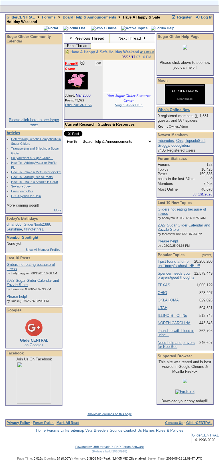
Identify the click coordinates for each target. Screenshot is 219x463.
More (57, 210)
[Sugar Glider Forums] (69, 8)
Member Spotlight (22, 237)
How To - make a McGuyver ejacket (36, 172)
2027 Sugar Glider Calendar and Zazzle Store (33, 282)
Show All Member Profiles (43, 249)
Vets (89, 430)
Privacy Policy (18, 423)
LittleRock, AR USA (78, 105)
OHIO (162, 293)
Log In (206, 17)
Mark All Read (67, 423)
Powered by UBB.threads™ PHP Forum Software (109, 446)
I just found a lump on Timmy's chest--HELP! (179, 263)
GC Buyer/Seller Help (26, 196)
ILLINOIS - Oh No (172, 315)
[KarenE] (76, 88)
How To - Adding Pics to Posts (32, 177)
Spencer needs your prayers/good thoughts (176, 275)
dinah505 (14, 224)
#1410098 (147, 52)
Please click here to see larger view (34, 122)
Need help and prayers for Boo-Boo (176, 344)
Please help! (17, 296)
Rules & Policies (169, 430)
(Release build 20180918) (109, 451)
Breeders (101, 430)
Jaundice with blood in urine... (176, 333)
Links (64, 430)
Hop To (72, 141)
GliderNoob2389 (37, 224)
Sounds (116, 430)
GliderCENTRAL (21, 17)
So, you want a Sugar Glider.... (32, 158)
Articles (13, 133)
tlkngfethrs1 (34, 229)
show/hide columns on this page (110, 414)
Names (149, 430)
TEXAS (164, 285)
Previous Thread (88, 38)
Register (184, 17)
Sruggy (163, 145)
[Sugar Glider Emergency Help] (172, 8)
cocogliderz (180, 145)
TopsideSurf (195, 140)
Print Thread (77, 46)
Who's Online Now (174, 110)
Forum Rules (43, 423)
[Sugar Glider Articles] (94, 8)
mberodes (166, 140)
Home (41, 430)
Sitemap (77, 430)
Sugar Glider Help (129, 105)
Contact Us (174, 423)
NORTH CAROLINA (174, 323)
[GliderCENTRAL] (34, 402)
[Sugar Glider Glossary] (121, 8)
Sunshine (14, 229)
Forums (49, 17)
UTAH (162, 308)
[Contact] (147, 8)
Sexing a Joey (21, 186)
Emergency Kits (22, 191)
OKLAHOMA (168, 300)
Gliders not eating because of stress (31, 266)
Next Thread (130, 38)
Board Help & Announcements (89, 17)
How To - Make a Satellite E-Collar (34, 181)
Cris (179, 140)
